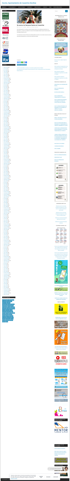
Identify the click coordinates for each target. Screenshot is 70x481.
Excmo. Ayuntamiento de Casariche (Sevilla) (19, 3)
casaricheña (5, 305)
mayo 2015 (5, 249)
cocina (9, 307)
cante (9, 304)
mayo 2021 (5, 152)
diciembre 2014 (6, 256)
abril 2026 (5, 72)
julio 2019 (5, 182)
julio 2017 (5, 214)
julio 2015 (5, 247)
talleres (4, 320)
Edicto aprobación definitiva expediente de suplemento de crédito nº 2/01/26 (60, 73)
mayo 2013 (5, 282)
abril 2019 (5, 186)
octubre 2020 (6, 161)
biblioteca (4, 302)
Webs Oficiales (37, 7)
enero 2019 (5, 190)
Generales (36, 27)
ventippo (11, 320)
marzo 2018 (5, 203)
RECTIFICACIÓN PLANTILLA (59, 92)
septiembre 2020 (6, 163)
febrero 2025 (6, 91)
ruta (12, 317)
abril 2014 (5, 267)
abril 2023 (5, 121)
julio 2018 (5, 198)
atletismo (4, 301)
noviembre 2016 (6, 225)
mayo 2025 (5, 87)
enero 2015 (5, 255)
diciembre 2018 (6, 191)
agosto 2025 (6, 83)
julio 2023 (5, 117)
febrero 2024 (6, 107)
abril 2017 (5, 218)
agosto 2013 (6, 278)
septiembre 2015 (6, 244)
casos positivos (10, 305)
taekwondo (8, 318)
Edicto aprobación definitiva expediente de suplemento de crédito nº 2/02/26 (60, 78)
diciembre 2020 (6, 159)
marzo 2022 (6, 139)
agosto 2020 (6, 164)
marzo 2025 (6, 90)
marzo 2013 (5, 284)
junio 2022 (5, 134)
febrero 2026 (6, 75)
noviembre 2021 (6, 144)
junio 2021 (5, 151)
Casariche (4, 7)
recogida (4, 317)
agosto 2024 (6, 99)
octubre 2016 (6, 226)
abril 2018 (5, 202)
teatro (7, 320)
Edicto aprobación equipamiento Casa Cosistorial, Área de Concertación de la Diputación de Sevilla (61, 67)
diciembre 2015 (6, 240)
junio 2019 (5, 183)
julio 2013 (5, 279)
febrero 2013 (6, 286)
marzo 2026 (6, 74)
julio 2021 (5, 149)
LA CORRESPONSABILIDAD (60, 285)
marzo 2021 (5, 155)
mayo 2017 (5, 217)
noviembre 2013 (6, 274)
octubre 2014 (6, 259)
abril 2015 (5, 251)
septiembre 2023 (6, 114)
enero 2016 (5, 238)
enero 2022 (5, 141)
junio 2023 (5, 118)
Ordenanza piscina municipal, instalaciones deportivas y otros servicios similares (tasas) (61, 214)
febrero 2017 (6, 221)
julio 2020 (5, 166)
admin (26, 27)
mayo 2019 (5, 184)
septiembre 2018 (6, 195)
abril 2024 (5, 105)
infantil (4, 314)
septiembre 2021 (6, 147)
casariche (19, 64)
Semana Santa (24, 64)
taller (12, 318)
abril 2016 (5, 234)
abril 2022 (5, 137)
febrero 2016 (6, 237)
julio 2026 (5, 68)
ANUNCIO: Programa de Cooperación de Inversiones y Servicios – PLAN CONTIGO (61, 294)
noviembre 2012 (6, 290)
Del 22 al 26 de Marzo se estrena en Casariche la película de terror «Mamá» (30, 67)
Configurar (55, 476)
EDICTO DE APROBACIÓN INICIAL (60, 154)
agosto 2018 (6, 197)
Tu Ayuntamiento (12, 7)
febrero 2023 (6, 124)
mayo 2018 (5, 201)
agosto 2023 (6, 116)
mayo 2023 (5, 120)
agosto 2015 (6, 245)
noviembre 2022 (6, 128)
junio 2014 (5, 264)
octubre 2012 (6, 291)
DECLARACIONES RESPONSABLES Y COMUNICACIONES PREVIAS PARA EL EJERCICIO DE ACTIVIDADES (61, 348)
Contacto (45, 7)
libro (7, 314)
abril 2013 (5, 283)
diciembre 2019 (6, 175)
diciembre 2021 (6, 143)
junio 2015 (5, 248)
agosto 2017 (6, 213)
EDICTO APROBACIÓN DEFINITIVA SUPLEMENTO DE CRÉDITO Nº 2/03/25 (60, 101)
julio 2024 (5, 101)
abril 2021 (5, 153)
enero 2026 (5, 76)
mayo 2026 (5, 71)
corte (14, 308)
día (12, 311)
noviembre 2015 (6, 241)
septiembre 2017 (6, 211)
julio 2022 (5, 133)
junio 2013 (5, 280)
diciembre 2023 (6, 110)
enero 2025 (5, 93)
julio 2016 (5, 230)
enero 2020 (5, 174)
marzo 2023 (6, 122)
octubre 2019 (6, 178)
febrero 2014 (6, 270)
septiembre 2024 (6, 98)
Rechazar (48, 476)
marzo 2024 (6, 106)
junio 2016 (5, 232)
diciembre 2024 (6, 94)
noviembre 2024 (6, 95)
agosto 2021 (6, 148)
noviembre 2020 (6, 160)
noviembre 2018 (6, 193)
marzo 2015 (5, 252)
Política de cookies (14, 478)
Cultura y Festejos (31, 27)
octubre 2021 (6, 145)
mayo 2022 (5, 136)
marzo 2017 (5, 220)
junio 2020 (5, 167)
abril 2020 (5, 170)
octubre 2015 (6, 243)
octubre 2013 (6, 275)
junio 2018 (5, 199)
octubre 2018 (6, 194)
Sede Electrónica (21, 7)
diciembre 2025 (6, 78)
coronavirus (9, 308)
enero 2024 (5, 109)
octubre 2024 (6, 97)
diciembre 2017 (6, 207)
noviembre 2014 (6, 257)
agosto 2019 (6, 180)
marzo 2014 (5, 268)
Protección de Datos (57, 7)
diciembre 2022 (6, 126)
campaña (8, 302)
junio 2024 (5, 102)
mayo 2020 (5, 168)
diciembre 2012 (6, 288)
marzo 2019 (5, 187)
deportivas (4, 311)
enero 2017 (5, 222)
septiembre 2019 (6, 179)
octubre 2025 (6, 80)
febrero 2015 (6, 253)
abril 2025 (5, 89)
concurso (4, 308)
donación (9, 311)
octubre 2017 (6, 210)
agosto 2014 (6, 261)
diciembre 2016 (6, 224)
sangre (4, 318)
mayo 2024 (5, 103)
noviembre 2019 (6, 176)
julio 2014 (5, 263)
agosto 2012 (6, 294)
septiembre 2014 (6, 260)
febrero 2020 (6, 172)
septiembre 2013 (6, 276)
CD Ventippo (5, 307)
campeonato (5, 304)
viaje (7, 321)
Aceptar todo (41, 477)
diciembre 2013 (6, 272)
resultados (9, 317)
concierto (13, 307)
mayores (10, 314)
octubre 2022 (6, 129)
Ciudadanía (29, 7)
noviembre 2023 (6, 112)
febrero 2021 (6, 156)
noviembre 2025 (6, 79)
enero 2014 (5, 271)
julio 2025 (5, 85)
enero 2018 (5, 206)
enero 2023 (5, 125)
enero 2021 (5, 157)
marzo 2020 (6, 171)
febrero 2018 (6, 205)
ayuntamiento (9, 301)
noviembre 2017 (6, 209)
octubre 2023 (6, 113)
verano (4, 321)
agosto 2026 (6, 67)
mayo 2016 (5, 233)
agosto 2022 (6, 132)
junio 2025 (5, 86)
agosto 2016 (6, 229)
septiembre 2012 (6, 292)
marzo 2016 (5, 236)
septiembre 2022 (6, 130)
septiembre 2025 (6, 82)
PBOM (50, 7)
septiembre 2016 (6, 228)
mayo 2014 (5, 265)
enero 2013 (5, 287)
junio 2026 (5, 70)
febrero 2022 (6, 140)
